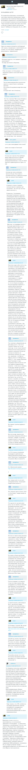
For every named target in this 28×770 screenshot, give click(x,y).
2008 (7, 9)
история (7, 29)
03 (11, 9)
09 (10, 9)
